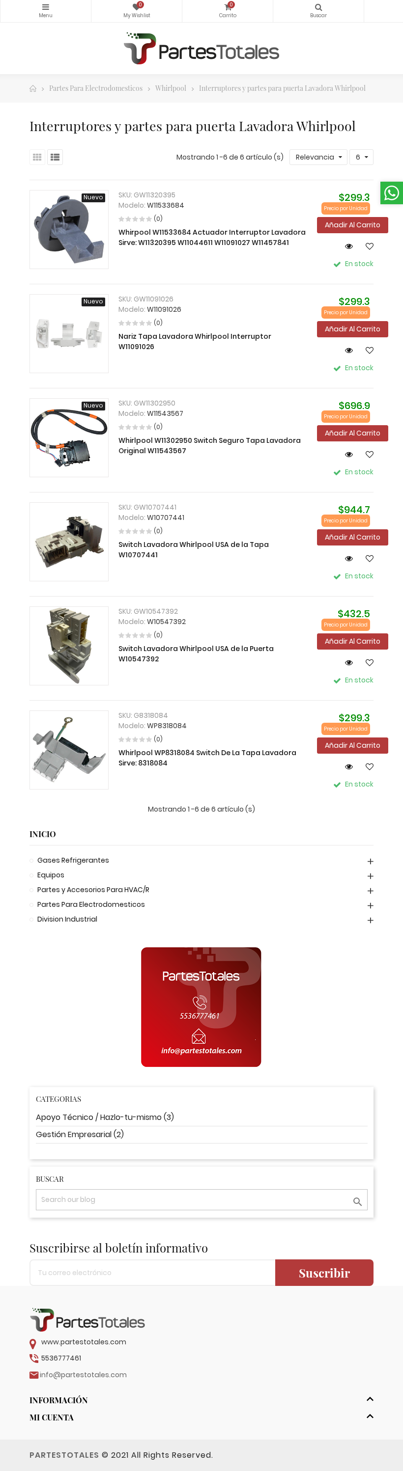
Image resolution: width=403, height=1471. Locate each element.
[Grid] (37, 157)
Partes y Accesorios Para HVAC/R (93, 890)
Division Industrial (67, 919)
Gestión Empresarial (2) (80, 1134)
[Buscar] (318, 11)
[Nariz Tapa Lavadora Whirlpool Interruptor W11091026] (69, 333)
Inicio (42, 834)
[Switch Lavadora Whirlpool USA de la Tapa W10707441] (69, 541)
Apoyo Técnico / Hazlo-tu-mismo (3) (105, 1117)
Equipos (50, 875)
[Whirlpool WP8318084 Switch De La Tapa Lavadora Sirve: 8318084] (69, 750)
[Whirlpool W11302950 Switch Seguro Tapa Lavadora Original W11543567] (69, 437)
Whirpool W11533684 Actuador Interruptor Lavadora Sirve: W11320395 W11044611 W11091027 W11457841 (212, 237)
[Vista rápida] (345, 246)
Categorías (45, 11)
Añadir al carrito (352, 225)
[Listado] (55, 157)
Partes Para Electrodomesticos (91, 904)
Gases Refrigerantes (73, 860)
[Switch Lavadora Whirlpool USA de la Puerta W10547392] (69, 645)
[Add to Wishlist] (366, 246)
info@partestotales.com (83, 1375)
